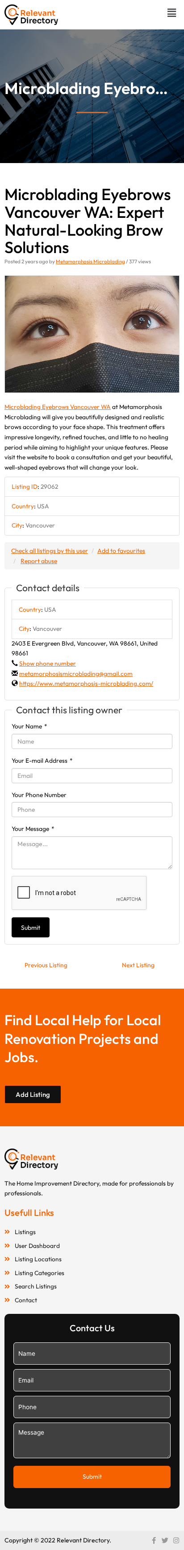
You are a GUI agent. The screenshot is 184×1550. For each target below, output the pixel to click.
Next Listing (138, 965)
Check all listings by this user (49, 551)
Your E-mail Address (42, 761)
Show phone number (47, 663)
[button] (172, 12)
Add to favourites (121, 551)
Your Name (29, 726)
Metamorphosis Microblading (90, 261)
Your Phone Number (39, 795)
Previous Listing (46, 965)
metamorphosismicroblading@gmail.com (76, 674)
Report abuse (39, 561)
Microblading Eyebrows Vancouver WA (57, 407)
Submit (30, 928)
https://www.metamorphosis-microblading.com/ (86, 683)
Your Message (33, 829)
